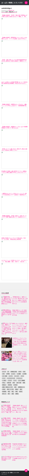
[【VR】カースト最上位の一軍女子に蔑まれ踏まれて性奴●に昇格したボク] (14, 160)
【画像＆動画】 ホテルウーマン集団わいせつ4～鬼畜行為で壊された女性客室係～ (19, 433)
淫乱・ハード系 (10, 389)
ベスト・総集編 (21, 380)
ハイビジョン (19, 378)
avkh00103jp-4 (6, 8)
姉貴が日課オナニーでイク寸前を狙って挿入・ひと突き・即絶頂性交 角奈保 (13, 238)
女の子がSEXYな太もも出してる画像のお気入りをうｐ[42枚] (19, 458)
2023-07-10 (11, 10)
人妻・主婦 (19, 382)
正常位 (4, 389)
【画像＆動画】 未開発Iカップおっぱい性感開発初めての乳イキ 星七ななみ (14, 127)
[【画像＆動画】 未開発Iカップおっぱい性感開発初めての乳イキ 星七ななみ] (14, 137)
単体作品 (10, 384)
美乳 (16, 391)
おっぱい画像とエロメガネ (12, 3)
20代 (24, 371)
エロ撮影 (19, 373)
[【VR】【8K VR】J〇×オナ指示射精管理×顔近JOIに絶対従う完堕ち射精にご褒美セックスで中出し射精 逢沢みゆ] (14, 71)
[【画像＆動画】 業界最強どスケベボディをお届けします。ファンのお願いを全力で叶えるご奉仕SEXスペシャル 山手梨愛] (14, 48)
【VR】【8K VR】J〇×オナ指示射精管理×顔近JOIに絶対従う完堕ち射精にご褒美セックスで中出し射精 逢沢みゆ (14, 60)
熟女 (21, 389)
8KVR (20, 371)
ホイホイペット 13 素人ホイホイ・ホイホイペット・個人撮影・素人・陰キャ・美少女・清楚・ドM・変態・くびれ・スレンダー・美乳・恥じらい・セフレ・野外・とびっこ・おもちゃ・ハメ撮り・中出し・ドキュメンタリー (14, 261)
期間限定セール (21, 387)
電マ (9, 393)
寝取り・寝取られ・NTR (7, 387)
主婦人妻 (9, 382)
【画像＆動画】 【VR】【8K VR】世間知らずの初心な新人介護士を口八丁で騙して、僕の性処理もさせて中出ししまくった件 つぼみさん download (14, 16)
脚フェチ (4, 393)
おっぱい (13, 373)
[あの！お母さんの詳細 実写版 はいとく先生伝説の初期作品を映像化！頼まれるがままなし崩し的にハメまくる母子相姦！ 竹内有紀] (14, 93)
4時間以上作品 (14, 371)
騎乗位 (17, 393)
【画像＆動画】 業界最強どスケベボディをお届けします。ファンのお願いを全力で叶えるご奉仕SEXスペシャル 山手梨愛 (14, 38)
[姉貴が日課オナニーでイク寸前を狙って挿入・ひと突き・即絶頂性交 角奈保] (14, 249)
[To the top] (26, 470)
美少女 (20, 391)
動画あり (4, 384)
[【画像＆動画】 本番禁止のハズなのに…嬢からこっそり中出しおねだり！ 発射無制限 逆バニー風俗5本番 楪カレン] (14, 115)
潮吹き (16, 389)
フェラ (15, 380)
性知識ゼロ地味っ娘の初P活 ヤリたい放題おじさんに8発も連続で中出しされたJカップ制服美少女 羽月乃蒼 (14, 172)
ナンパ (4, 378)
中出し (4, 382)
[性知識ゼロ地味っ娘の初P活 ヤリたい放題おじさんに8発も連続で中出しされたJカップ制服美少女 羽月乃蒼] (14, 182)
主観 (14, 382)
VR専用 (8, 373)
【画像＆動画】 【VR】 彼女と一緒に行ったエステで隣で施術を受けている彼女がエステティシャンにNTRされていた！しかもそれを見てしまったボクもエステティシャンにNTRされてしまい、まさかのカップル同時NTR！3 (14, 216)
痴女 (9, 391)
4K (8, 371)
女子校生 (15, 384)
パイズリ (10, 380)
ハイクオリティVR (11, 378)
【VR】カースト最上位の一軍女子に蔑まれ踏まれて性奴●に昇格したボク (14, 149)
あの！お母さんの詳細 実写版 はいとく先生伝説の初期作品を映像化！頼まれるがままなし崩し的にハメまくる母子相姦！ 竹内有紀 (14, 83)
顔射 (13, 393)
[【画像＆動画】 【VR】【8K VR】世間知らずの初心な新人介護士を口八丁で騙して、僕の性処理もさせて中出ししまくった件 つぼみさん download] (14, 26)
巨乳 (15, 387)
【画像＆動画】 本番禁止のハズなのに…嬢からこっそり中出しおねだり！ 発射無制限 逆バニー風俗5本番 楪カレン (14, 105)
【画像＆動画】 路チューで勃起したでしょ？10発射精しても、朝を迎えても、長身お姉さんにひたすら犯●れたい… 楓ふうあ (19, 409)
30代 (3, 373)
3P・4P (4, 371)
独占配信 (4, 391)
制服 (24, 382)
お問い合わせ (4, 474)
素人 (13, 391)
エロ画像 (24, 373)
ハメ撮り (4, 380)
